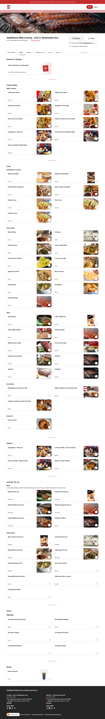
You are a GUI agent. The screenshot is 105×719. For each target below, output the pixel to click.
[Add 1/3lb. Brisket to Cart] (49, 323)
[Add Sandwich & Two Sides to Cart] (96, 112)
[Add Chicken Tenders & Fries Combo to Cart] (96, 126)
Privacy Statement (37, 714)
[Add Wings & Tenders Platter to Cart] (96, 468)
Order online (10, 706)
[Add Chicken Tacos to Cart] (49, 220)
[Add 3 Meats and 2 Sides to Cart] (49, 112)
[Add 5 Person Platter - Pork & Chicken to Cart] (96, 454)
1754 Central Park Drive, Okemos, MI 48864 (58, 699)
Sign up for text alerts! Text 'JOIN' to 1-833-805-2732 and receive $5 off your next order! (52, 2)
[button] (12, 52)
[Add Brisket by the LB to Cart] (49, 499)
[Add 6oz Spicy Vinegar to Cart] (49, 639)
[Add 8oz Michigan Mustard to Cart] (96, 626)
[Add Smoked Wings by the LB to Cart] (49, 525)
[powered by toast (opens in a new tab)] (13, 714)
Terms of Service (25, 714)
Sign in (96, 7)
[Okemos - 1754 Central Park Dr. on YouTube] (54, 708)
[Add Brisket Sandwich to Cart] (49, 181)
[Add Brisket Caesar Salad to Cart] (49, 350)
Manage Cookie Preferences (53, 714)
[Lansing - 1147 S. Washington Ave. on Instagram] (10, 708)
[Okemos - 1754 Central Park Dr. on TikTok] (52, 708)
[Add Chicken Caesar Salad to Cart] (49, 363)
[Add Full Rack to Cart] (96, 376)
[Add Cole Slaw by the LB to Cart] (96, 544)
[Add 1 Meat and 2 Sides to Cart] (49, 99)
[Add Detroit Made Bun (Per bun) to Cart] (49, 583)
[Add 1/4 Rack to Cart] (96, 363)
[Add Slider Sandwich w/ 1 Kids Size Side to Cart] (96, 395)
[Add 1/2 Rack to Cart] (49, 376)
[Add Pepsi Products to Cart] (49, 678)
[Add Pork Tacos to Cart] (96, 207)
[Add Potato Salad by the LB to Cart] (49, 570)
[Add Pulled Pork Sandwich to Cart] (96, 181)
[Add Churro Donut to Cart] (49, 427)
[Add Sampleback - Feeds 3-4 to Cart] (49, 139)
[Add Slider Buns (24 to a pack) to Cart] (96, 583)
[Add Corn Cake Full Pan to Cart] (96, 570)
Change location (35, 40)
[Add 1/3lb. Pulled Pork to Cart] (96, 323)
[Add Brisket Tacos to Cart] (49, 207)
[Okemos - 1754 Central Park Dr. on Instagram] (49, 708)
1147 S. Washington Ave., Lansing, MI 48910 (19, 699)
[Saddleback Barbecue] (9, 7)
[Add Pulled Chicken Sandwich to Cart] (49, 194)
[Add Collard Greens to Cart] (49, 252)
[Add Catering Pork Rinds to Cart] (49, 596)
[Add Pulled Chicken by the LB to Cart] (49, 512)
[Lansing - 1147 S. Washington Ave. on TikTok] (12, 708)
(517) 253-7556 (11, 697)
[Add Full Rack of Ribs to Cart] (96, 525)
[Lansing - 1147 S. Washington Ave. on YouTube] (15, 708)
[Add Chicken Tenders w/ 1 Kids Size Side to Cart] (49, 408)
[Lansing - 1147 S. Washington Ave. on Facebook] (8, 708)
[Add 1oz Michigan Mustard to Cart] (49, 653)
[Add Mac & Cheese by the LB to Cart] (49, 544)
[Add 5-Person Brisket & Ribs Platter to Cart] (49, 152)
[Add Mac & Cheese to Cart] (96, 278)
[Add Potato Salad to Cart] (49, 291)
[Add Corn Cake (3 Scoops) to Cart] (49, 265)
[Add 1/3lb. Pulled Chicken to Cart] (49, 337)
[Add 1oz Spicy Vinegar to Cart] (96, 653)
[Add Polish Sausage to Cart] (49, 305)
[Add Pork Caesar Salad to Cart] (96, 350)
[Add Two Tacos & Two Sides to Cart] (49, 126)
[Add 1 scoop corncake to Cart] (96, 265)
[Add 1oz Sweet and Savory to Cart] (96, 639)
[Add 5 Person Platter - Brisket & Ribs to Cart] (49, 468)
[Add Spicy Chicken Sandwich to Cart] (96, 194)
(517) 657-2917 (50, 697)
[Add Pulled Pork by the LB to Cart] (96, 499)
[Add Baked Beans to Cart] (49, 239)
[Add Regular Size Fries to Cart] (49, 278)
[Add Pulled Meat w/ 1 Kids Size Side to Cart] (49, 395)
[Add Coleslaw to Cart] (96, 239)
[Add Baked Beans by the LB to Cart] (49, 557)
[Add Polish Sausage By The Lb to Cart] (96, 512)
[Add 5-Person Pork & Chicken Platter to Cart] (96, 139)
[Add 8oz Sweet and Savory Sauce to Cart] (49, 626)
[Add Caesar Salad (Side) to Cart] (96, 252)
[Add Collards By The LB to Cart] (96, 557)
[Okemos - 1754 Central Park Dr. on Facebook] (47, 708)
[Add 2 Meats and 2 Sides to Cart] (96, 99)
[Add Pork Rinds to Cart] (96, 291)
